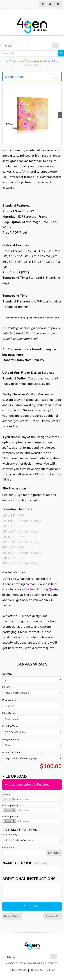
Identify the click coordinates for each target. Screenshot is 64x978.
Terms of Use (36, 970)
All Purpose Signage (31, 61)
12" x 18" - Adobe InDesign (21, 521)
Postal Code (8, 847)
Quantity (7, 673)
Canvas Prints (51, 61)
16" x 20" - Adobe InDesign (21, 531)
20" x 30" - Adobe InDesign (21, 553)
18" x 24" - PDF (13, 537)
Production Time (11, 752)
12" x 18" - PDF (13, 515)
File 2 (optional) (10, 805)
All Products (12, 61)
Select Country (9, 834)
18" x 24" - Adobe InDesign (21, 542)
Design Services (10, 739)
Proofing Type (10, 726)
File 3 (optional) (10, 816)
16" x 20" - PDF (13, 526)
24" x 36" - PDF (13, 558)
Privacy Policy (19, 970)
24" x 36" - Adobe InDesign (21, 563)
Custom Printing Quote (41, 589)
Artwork (6, 794)
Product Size (9, 700)
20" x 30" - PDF (13, 547)
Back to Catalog (12, 916)
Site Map (51, 970)
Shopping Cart (53, 916)
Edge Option (9, 713)
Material (6, 686)
